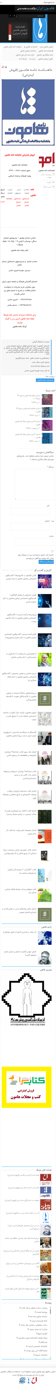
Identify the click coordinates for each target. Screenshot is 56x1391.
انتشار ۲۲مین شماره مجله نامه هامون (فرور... (27, 423)
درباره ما (32, 59)
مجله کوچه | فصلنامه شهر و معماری (32, 1338)
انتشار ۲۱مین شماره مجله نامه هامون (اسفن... (27, 436)
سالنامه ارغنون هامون (28, 51)
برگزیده (49, 182)
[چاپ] (6, 67)
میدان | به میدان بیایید (38, 1329)
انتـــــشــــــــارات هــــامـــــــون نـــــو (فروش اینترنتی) (22, 1213)
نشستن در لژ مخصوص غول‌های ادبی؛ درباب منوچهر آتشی (23, 1227)
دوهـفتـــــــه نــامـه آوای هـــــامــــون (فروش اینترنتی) (22, 1200)
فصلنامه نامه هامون (45, 51)
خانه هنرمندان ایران (39, 1321)
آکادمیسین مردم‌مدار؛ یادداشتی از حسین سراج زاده (22, 1265)
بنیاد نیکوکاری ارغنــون (45, 55)
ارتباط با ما (23, 59)
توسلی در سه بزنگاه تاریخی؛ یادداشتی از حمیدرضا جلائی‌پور (21, 1252)
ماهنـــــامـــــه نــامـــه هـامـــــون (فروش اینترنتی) (23, 1187)
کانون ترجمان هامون (45, 59)
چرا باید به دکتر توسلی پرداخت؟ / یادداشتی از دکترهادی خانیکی (22, 1277)
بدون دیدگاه (47, 187)
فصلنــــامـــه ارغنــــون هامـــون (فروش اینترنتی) (20, 30)
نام (48, 505)
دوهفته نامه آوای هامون (13, 47)
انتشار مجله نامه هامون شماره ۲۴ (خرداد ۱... (28, 397)
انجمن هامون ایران (46, 47)
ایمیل (47, 521)
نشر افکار (43, 1342)
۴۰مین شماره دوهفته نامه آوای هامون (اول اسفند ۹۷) (22, 1290)
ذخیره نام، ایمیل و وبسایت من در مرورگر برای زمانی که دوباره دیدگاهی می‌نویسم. (36, 556)
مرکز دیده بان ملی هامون (25, 55)
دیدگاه (50, 467)
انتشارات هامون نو (30, 47)
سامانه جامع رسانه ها (38, 1316)
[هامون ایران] (40, 40)
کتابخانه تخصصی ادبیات (37, 1346)
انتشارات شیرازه (41, 1355)
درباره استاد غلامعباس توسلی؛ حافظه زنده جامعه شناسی (22, 1240)
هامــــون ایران (45, 8)
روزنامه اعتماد (41, 1312)
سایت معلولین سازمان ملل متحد (34, 1325)
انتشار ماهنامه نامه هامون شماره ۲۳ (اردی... (28, 410)
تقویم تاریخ (42, 1333)
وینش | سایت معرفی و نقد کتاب (34, 1308)
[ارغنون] (34, 1380)
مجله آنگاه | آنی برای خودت (36, 1350)
